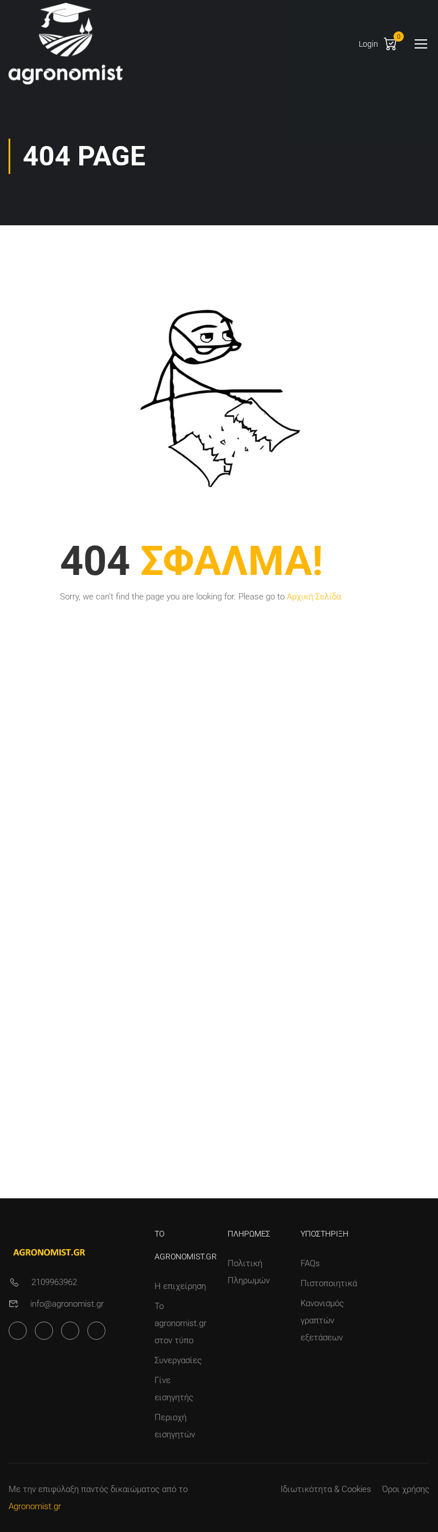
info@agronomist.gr (67, 1304)
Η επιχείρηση (180, 1286)
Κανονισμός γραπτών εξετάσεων (322, 1320)
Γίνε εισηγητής (174, 1389)
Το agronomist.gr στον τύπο (180, 1323)
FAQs (310, 1263)
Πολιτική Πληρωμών (249, 1272)
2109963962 (54, 1282)
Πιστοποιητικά (328, 1283)
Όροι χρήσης (405, 1489)
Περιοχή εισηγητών (175, 1426)
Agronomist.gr (35, 1506)
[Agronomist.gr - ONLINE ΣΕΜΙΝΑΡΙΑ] (66, 43)
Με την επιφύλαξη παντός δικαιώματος (84, 1489)
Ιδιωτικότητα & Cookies (326, 1489)
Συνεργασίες (178, 1360)
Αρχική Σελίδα (314, 596)
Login (368, 43)
